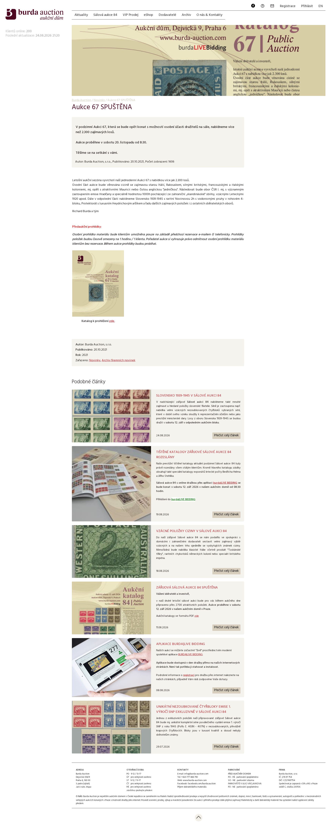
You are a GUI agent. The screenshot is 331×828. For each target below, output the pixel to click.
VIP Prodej (130, 15)
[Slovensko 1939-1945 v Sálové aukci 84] (111, 416)
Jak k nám (80, 787)
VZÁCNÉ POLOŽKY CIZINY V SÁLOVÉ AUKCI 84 (191, 531)
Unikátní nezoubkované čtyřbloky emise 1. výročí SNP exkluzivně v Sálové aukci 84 (193, 709)
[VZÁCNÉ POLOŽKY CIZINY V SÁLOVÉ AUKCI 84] (111, 551)
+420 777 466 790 (189, 777)
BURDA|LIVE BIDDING (190, 654)
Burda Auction (81, 100)
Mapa (88, 787)
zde (196, 616)
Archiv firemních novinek (118, 360)
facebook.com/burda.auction (202, 783)
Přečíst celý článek (226, 435)
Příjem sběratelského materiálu (192, 787)
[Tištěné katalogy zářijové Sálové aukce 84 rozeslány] (111, 483)
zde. (112, 321)
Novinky (94, 360)
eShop (148, 15)
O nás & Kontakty (209, 15)
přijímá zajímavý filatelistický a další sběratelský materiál (252, 800)
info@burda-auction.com (196, 774)
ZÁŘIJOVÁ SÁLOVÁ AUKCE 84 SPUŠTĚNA (187, 587)
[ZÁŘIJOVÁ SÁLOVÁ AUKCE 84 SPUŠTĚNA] (111, 608)
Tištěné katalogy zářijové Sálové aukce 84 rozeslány (193, 454)
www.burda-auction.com (195, 780)
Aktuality (81, 15)
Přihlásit (307, 6)
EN (320, 6)
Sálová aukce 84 (105, 15)
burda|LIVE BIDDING (225, 483)
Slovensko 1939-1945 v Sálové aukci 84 (188, 395)
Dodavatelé (167, 15)
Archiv (186, 15)
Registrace (287, 6)
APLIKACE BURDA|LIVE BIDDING (180, 644)
